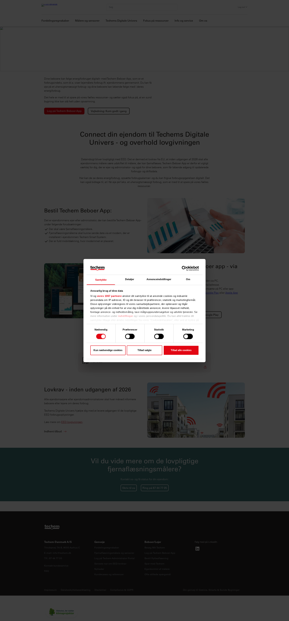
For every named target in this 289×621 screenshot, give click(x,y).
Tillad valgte (144, 350)
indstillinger (125, 316)
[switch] (130, 336)
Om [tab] (188, 279)
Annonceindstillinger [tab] (159, 279)
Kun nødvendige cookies (107, 350)
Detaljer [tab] (129, 279)
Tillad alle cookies (181, 350)
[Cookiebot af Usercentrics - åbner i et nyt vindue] (184, 268)
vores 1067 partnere (109, 296)
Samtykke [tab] (101, 279)
